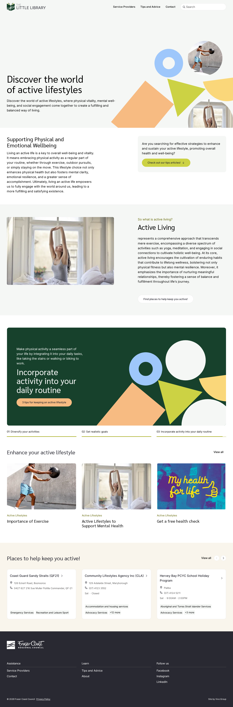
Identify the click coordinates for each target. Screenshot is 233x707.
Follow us (163, 663)
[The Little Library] (26, 7)
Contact (170, 6)
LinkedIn (162, 681)
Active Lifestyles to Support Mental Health (102, 523)
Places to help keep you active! (43, 558)
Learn (85, 663)
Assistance (13, 663)
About (85, 676)
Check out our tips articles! (164, 162)
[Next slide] (223, 558)
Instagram (163, 676)
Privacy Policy (43, 699)
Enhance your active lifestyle (41, 452)
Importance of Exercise (28, 521)
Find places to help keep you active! (165, 299)
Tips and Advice (150, 6)
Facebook (163, 670)
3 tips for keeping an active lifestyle (44, 402)
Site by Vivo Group (217, 699)
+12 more (115, 612)
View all (218, 452)
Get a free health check (178, 521)
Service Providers (124, 6)
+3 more (189, 612)
